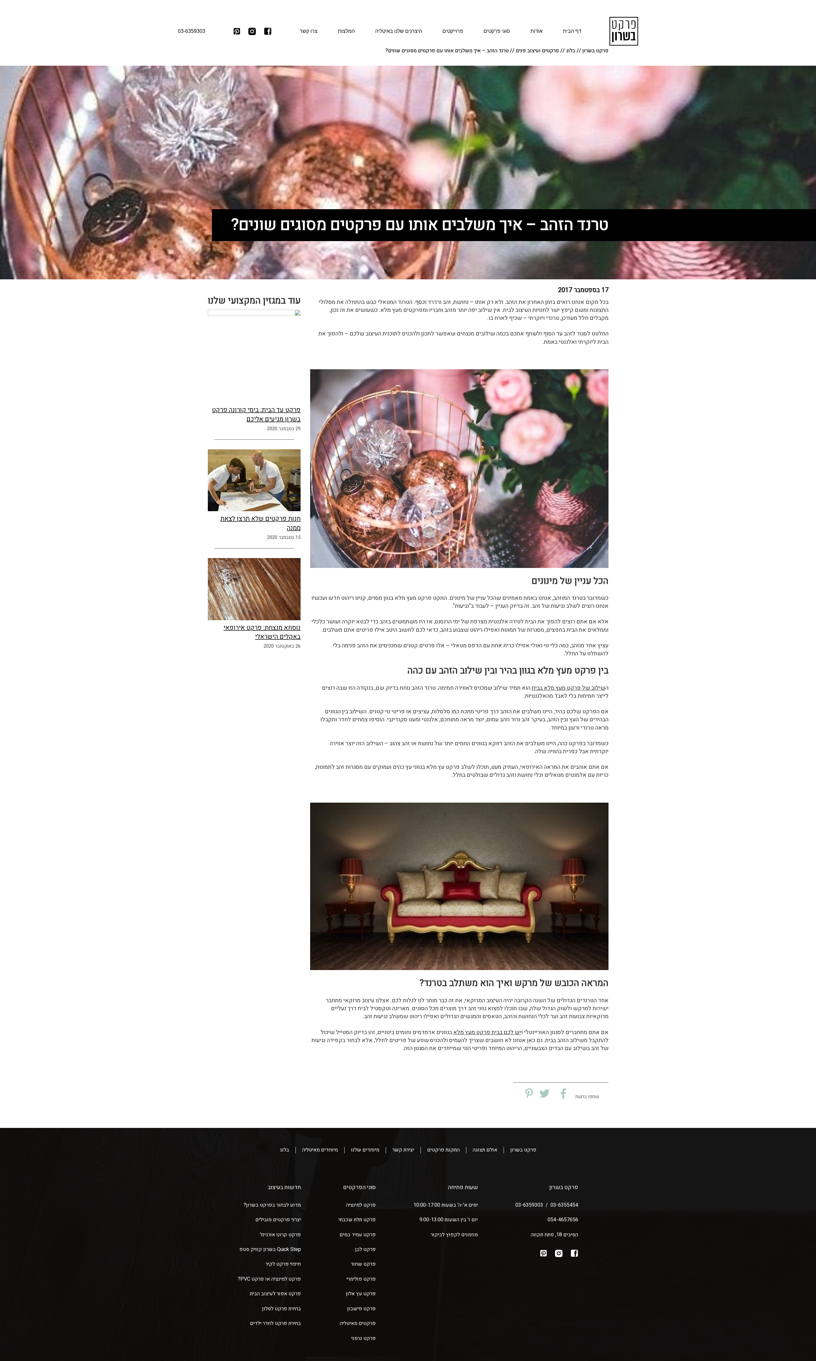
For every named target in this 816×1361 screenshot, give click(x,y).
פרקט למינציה (361, 1205)
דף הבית (572, 31)
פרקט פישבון (361, 1308)
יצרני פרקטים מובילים (278, 1219)
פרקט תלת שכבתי (357, 1219)
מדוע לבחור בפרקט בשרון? (272, 1205)
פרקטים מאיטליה (358, 1323)
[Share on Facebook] (561, 1094)
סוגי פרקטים (497, 31)
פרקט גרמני (363, 1338)
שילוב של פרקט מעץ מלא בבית (568, 688)
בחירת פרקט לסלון (281, 1308)
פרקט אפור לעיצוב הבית (275, 1293)
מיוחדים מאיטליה (320, 1150)
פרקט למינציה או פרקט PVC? (269, 1279)
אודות (536, 31)
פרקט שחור (363, 1264)
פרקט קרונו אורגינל (280, 1234)
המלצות (346, 31)
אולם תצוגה (485, 1150)
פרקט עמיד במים (357, 1234)
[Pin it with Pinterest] (528, 1094)
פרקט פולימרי (361, 1279)
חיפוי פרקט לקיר (283, 1264)
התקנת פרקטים (443, 1150)
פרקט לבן (365, 1249)
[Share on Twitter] (544, 1094)
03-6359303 (529, 1205)
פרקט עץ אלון (361, 1293)
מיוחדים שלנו (365, 1150)
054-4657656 (563, 1219)
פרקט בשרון (523, 1150)
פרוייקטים (452, 31)
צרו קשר (308, 31)
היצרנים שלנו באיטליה (398, 31)
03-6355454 (564, 1205)
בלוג (284, 1150)
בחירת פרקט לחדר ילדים (275, 1323)
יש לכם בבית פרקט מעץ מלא (487, 1032)
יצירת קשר (403, 1150)
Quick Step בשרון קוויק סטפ (270, 1249)
